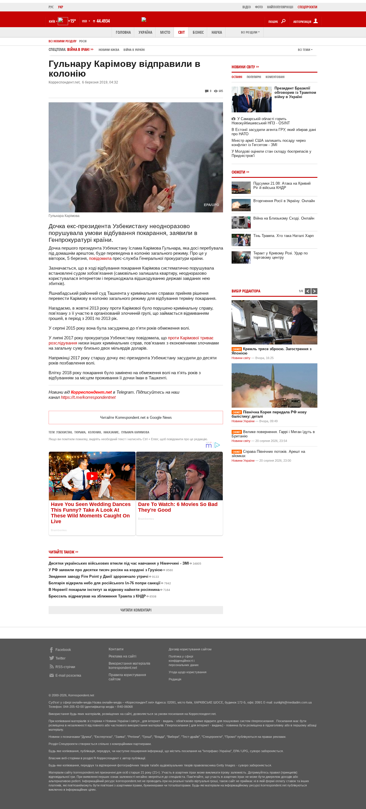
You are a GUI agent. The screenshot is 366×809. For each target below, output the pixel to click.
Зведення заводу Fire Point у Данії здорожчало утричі (104, 576)
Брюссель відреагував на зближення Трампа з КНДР (102, 596)
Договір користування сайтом (190, 649)
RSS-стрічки (65, 667)
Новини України (243, 421)
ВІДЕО (246, 7)
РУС (51, 7)
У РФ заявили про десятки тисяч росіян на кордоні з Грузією (111, 570)
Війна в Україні (134, 49)
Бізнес (198, 32)
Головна (123, 32)
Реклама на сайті (122, 656)
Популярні (254, 77)
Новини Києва (109, 49)
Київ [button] (52, 21)
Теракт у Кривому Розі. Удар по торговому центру (280, 255)
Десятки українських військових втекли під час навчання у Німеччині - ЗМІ (125, 563)
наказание (111, 432)
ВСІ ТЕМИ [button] (304, 49)
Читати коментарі (136, 610)
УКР (60, 7)
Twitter (60, 658)
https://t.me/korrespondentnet (88, 397)
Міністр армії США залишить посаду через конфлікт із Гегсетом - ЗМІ (269, 142)
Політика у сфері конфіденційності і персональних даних (184, 661)
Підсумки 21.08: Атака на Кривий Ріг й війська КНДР (282, 185)
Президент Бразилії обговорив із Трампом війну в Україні (295, 92)
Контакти (116, 649)
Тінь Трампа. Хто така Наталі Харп (283, 236)
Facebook (63, 650)
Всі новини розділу (62, 41)
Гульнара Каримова (135, 432)
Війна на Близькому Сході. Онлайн (283, 218)
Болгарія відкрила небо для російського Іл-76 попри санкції (110, 583)
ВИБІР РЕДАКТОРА (246, 291)
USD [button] (85, 21)
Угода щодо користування (187, 672)
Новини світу (243, 66)
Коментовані (275, 77)
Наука (217, 32)
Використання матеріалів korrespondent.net (129, 665)
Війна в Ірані (106, 49)
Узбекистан (64, 432)
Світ (181, 32)
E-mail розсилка (68, 675)
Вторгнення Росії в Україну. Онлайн (284, 201)
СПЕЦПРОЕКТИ (307, 7)
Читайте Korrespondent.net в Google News (136, 417)
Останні (237, 77)
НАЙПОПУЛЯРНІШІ (280, 7)
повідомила (100, 258)
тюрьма (79, 432)
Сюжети (238, 172)
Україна (145, 32)
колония (94, 432)
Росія (83, 41)
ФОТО (259, 7)
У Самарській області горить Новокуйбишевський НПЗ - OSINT (261, 121)
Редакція (175, 679)
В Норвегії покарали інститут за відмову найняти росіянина (109, 589)
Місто (165, 32)
